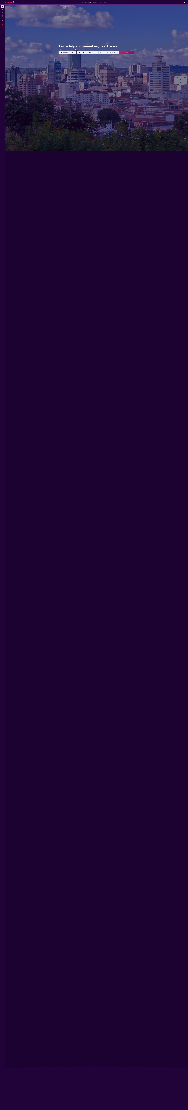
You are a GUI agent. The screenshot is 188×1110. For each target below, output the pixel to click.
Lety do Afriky (67, 6)
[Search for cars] (2, 12)
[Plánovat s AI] (2, 15)
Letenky (60, 6)
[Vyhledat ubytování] (2, 9)
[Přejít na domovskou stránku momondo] (10, 2)
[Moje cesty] (2, 20)
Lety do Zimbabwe (75, 6)
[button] (2, 2)
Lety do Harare (84, 6)
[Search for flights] (2, 6)
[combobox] (64, 49)
